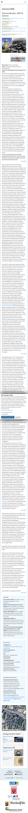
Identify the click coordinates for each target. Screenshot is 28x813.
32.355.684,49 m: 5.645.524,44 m (13, 31)
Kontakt (10, 771)
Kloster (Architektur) (6, 19)
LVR (12, 778)
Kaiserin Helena (18, 84)
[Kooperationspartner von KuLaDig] (18, 59)
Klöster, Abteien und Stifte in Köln (7, 758)
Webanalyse (5, 414)
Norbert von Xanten (17, 268)
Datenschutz (9, 773)
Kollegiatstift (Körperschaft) (16, 18)
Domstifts (17, 340)
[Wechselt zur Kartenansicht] (14, 718)
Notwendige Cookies (7, 412)
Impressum (17, 771)
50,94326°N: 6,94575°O (8, 29)
